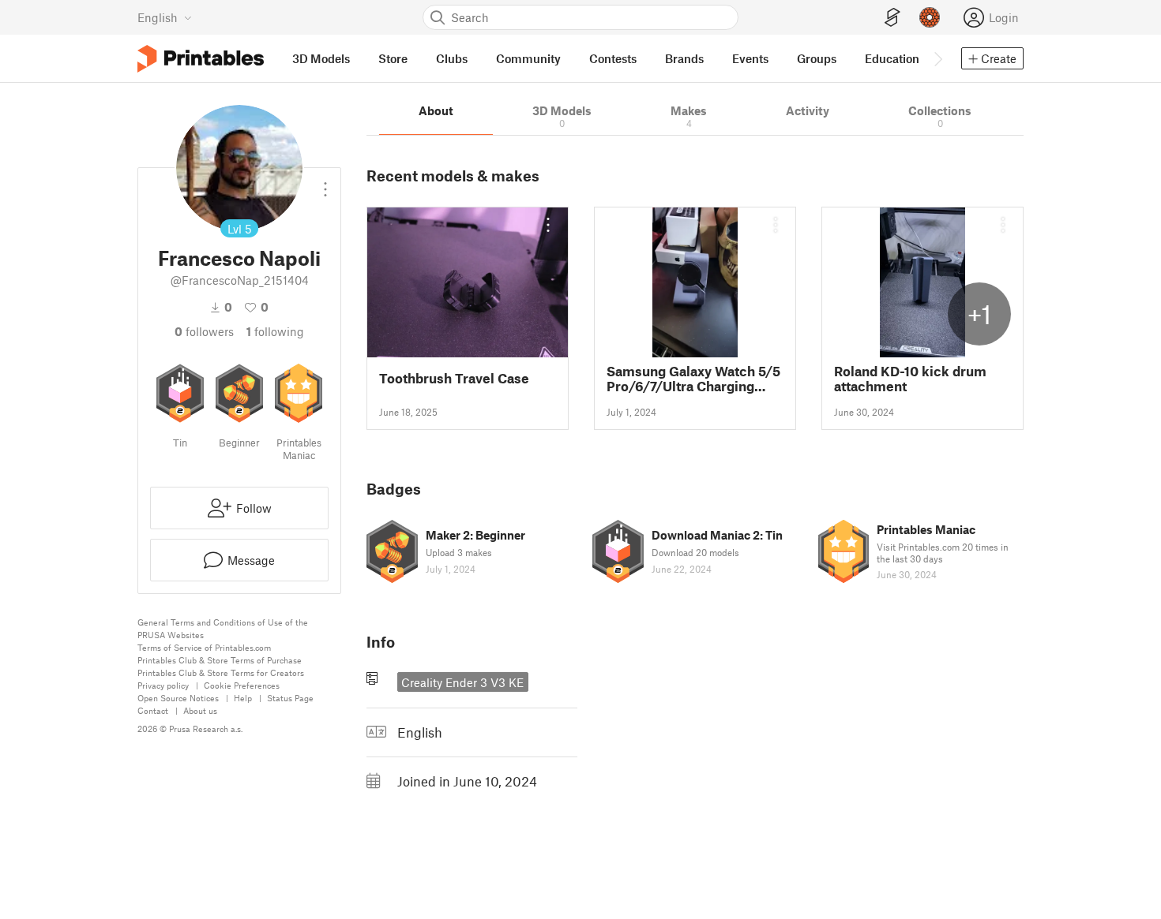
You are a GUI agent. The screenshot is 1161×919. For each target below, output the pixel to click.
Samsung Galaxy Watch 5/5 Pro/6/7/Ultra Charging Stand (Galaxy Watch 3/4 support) (693, 379)
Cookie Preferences (242, 685)
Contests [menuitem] (613, 58)
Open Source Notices (178, 698)
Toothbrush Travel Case (454, 378)
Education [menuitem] (892, 58)
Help (243, 698)
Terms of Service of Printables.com (204, 647)
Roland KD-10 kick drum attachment (910, 379)
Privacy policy (163, 685)
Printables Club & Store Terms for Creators (220, 672)
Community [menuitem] (528, 58)
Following (275, 331)
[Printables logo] (200, 59)
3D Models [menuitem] (321, 58)
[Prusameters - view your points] (929, 17)
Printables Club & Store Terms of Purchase (219, 660)
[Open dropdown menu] (325, 183)
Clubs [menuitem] (452, 58)
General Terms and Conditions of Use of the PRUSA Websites (222, 628)
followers (204, 331)
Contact (152, 710)
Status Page (290, 698)
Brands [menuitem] (684, 58)
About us (200, 710)
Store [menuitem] (393, 58)
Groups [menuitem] (816, 58)
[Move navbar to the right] (937, 58)
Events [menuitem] (750, 58)
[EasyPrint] (892, 18)
